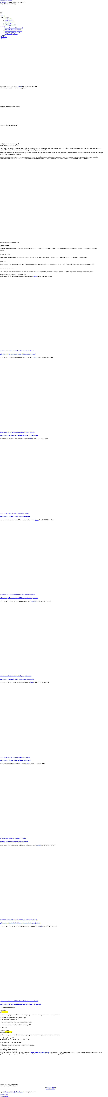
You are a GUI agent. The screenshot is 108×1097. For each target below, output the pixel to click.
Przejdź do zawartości (6, 0)
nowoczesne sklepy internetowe (40, 1052)
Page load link (4, 1094)
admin (20, 86)
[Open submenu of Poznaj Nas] (8, 17)
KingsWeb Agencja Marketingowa (14, 1092)
